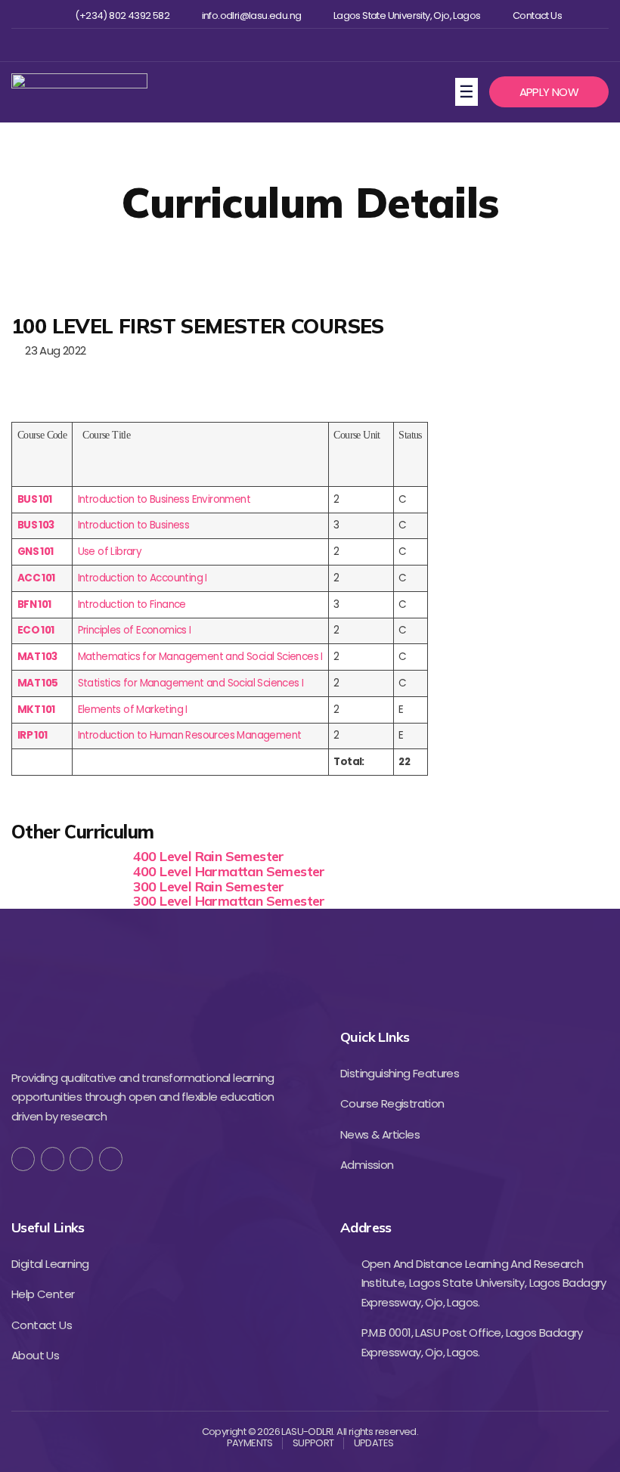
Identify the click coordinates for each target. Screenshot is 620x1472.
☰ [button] (468, 91)
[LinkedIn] (110, 1158)
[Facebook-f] (23, 1158)
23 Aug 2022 (52, 350)
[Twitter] (284, 45)
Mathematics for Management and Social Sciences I (200, 656)
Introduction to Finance (132, 604)
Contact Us (537, 16)
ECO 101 (35, 630)
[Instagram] (308, 45)
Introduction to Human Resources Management (190, 735)
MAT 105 (37, 683)
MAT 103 (37, 656)
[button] (549, 92)
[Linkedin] (333, 45)
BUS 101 (34, 499)
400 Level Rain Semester (208, 856)
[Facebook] (259, 45)
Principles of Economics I (134, 630)
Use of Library (110, 551)
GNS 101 (35, 551)
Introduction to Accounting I (142, 578)
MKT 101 (36, 709)
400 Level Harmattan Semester (229, 871)
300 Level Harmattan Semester (229, 901)
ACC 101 (36, 578)
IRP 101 (32, 735)
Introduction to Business (134, 525)
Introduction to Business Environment (164, 499)
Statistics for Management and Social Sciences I (191, 683)
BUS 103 (35, 525)
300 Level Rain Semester (208, 886)
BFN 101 (34, 604)
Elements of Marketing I (133, 709)
